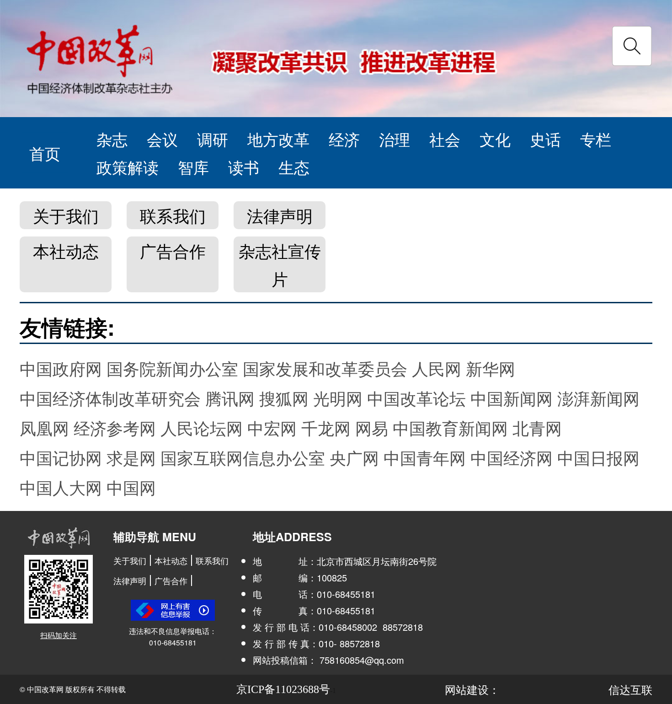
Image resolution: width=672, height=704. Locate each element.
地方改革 (278, 139)
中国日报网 (598, 457)
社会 (444, 139)
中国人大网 (61, 487)
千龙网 (326, 427)
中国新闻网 (511, 397)
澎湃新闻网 (598, 397)
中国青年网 (425, 457)
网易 (371, 427)
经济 (344, 139)
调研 (212, 139)
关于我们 (66, 215)
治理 (394, 139)
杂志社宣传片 (280, 264)
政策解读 (127, 167)
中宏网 (272, 427)
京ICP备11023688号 (283, 689)
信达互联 (630, 689)
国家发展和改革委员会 (325, 368)
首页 (44, 152)
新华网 (490, 368)
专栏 (595, 139)
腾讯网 (230, 397)
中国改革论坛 (416, 397)
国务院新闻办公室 (172, 368)
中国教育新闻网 (450, 427)
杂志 (112, 139)
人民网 (436, 368)
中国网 (131, 487)
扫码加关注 (58, 635)
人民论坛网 (201, 427)
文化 (495, 139)
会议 (162, 139)
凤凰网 (44, 427)
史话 (545, 139)
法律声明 (280, 215)
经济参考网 (115, 427)
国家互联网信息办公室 (242, 457)
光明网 (338, 397)
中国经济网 (511, 457)
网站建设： (472, 689)
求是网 (131, 457)
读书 (243, 167)
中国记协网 (61, 457)
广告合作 (173, 250)
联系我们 (173, 215)
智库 (193, 167)
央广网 (354, 457)
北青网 (537, 427)
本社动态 (66, 250)
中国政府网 (61, 368)
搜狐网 (284, 397)
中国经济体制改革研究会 (110, 397)
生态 (293, 167)
